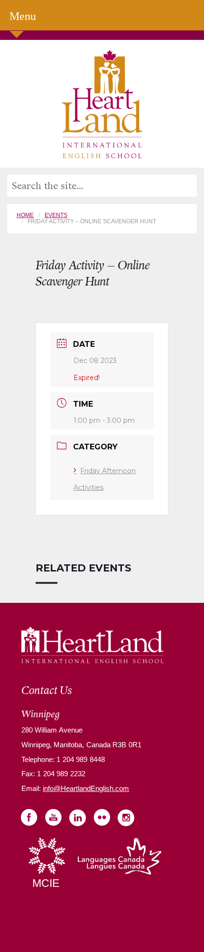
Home (25, 215)
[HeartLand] (102, 103)
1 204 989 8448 (80, 759)
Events (56, 215)
